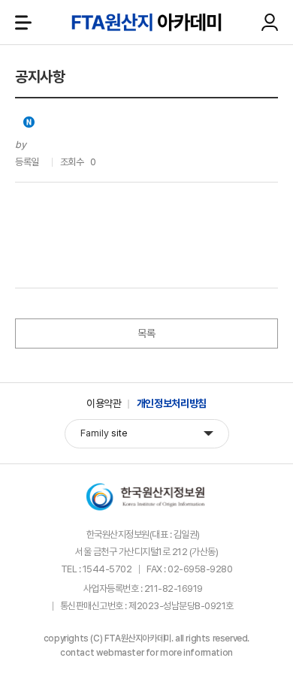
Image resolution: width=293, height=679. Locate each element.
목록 (146, 333)
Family (104, 433)
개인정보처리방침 (172, 403)
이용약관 (104, 403)
